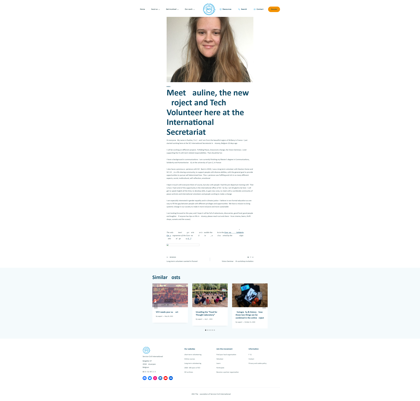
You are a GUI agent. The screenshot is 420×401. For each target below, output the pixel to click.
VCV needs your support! (167, 312)
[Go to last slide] (156, 306)
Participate (220, 368)
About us (154, 9)
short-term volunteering (192, 355)
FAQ (250, 355)
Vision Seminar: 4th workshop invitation (237, 259)
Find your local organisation (226, 355)
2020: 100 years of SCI (192, 368)
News (169, 86)
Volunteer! (220, 359)
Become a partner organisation (227, 372)
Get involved (171, 9)
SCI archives (188, 372)
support (160, 316)
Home (142, 9)
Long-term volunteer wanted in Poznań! (182, 259)
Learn (218, 363)
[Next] (264, 306)
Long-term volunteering (192, 363)
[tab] (205, 330)
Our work (188, 9)
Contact (251, 359)
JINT (189, 239)
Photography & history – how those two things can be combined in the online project (250, 315)
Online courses (189, 359)
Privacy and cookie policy (257, 363)
